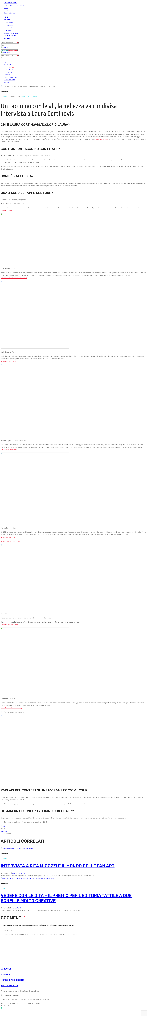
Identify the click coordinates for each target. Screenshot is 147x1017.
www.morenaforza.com (9, 537)
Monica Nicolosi (17, 908)
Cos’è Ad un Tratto (10, 3)
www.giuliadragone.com (9, 361)
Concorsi (7, 30)
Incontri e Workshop (11, 33)
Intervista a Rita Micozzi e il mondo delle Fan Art (58, 865)
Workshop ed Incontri (13, 980)
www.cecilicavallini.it (7, 210)
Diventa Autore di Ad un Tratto (14, 5)
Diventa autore (13, 50)
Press (6, 8)
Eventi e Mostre (10, 36)
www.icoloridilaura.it (101, 139)
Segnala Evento (9, 13)
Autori (6, 10)
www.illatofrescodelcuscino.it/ (11, 450)
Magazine (7, 20)
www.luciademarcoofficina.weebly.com (14, 278)
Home (6, 17)
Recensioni (10, 25)
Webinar (7, 38)
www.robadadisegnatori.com (10, 541)
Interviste (10, 22)
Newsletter (4, 50)
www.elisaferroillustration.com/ (11, 708)
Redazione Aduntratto (29, 96)
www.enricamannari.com (9, 625)
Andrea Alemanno (18, 873)
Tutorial (9, 28)
